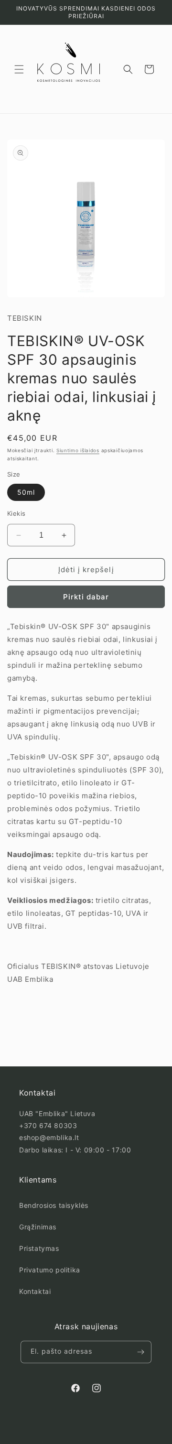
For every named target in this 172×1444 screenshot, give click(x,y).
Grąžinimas (37, 1227)
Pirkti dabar (86, 596)
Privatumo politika (49, 1270)
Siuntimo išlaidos (77, 450)
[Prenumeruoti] (140, 1352)
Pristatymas (39, 1248)
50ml (26, 492)
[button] (19, 69)
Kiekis (16, 513)
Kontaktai (35, 1291)
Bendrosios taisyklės (53, 1205)
